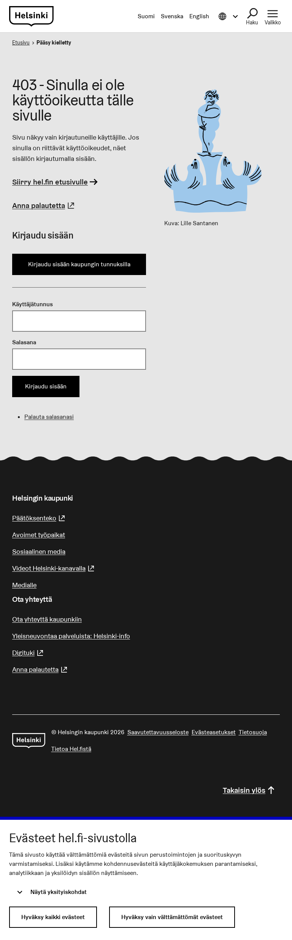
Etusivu (21, 42)
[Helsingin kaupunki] (28, 740)
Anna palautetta (44, 205)
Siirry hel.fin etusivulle (50, 182)
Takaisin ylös (244, 790)
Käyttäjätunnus (32, 304)
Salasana (24, 342)
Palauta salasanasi (49, 417)
